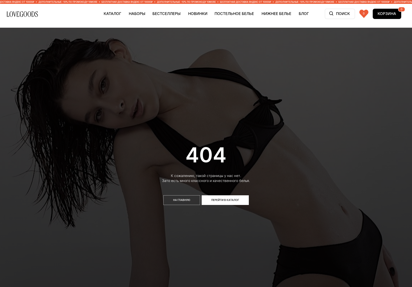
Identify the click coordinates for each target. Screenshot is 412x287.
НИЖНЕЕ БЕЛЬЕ (276, 13)
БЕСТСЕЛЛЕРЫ (166, 13)
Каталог (112, 13)
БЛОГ (304, 13)
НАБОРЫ (137, 13)
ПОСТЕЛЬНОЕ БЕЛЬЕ (234, 13)
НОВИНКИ (197, 13)
